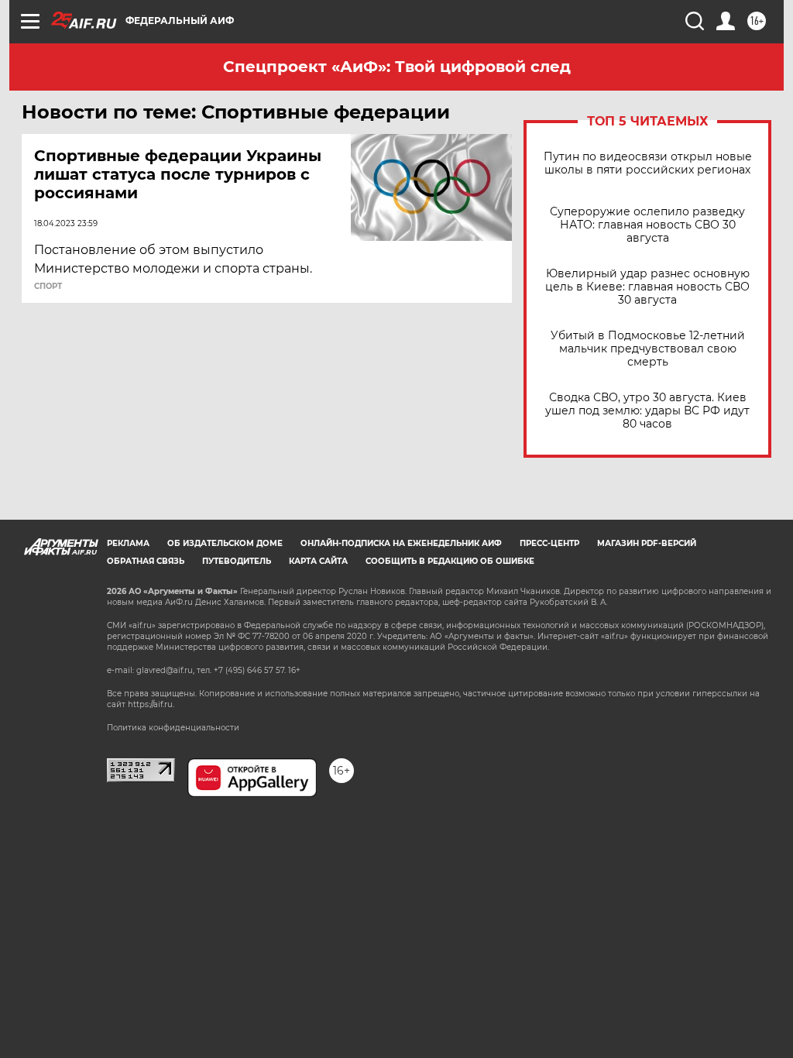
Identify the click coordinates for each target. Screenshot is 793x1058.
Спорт (48, 286)
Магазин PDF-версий (646, 543)
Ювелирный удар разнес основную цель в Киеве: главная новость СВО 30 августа (647, 287)
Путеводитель (236, 561)
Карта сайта (318, 561)
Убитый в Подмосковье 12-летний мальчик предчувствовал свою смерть (648, 349)
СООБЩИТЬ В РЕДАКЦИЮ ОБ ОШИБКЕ (450, 561)
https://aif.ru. (151, 704)
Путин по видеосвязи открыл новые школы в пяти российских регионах (648, 163)
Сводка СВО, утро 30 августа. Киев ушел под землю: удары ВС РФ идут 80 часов (647, 411)
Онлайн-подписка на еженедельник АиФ (401, 543)
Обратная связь (145, 561)
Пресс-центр (549, 543)
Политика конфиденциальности (173, 728)
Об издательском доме (225, 543)
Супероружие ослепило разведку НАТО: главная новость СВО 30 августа (647, 225)
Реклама (128, 543)
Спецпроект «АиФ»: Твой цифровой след (397, 66)
